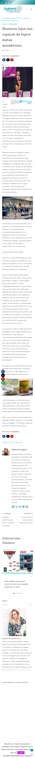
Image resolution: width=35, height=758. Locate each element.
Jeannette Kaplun (19, 450)
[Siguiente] (29, 569)
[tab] (13, 593)
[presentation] (17, 562)
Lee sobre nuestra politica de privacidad (17, 755)
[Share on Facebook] (4, 59)
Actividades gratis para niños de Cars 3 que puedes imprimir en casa (16, 584)
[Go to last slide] (5, 569)
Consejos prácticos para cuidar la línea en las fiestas (8, 519)
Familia (5, 24)
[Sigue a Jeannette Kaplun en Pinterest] (26, 506)
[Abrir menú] (31, 9)
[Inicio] (3, 18)
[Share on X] (8, 59)
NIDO (12, 423)
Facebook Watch (10, 670)
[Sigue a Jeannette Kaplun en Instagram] (20, 506)
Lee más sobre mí (24, 670)
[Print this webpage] (3, 386)
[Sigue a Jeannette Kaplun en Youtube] (23, 506)
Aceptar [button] (20, 752)
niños (11, 442)
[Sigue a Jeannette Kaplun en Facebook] (13, 506)
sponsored (18, 442)
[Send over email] (3, 383)
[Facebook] (3, 2)
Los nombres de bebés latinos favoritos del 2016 (26, 518)
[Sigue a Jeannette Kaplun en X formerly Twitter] (16, 506)
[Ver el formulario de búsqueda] (32, 2)
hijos (5, 442)
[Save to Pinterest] (12, 59)
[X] (7, 2)
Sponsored (13, 24)
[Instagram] (10, 2)
